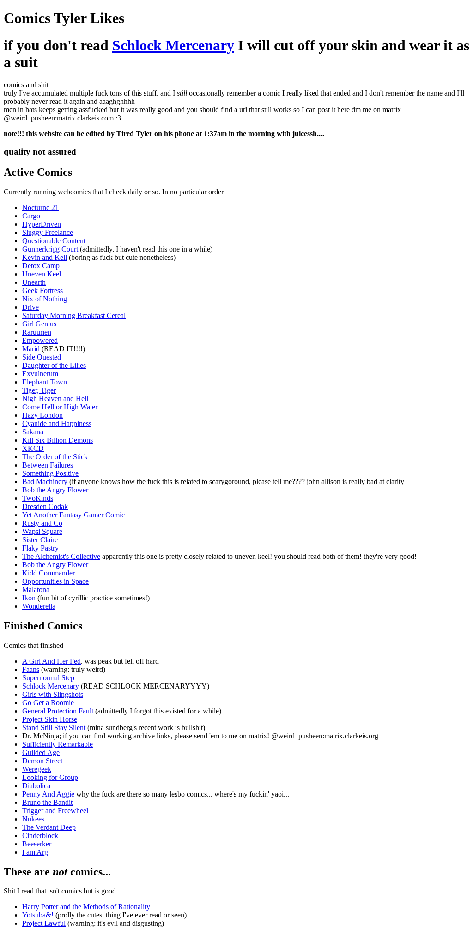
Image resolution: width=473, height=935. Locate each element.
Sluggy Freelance (47, 232)
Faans (30, 669)
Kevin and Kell (44, 257)
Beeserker (36, 844)
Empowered (40, 340)
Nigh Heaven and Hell (55, 398)
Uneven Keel (41, 274)
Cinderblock (40, 835)
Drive (30, 307)
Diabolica (36, 786)
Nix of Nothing (44, 299)
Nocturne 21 (40, 207)
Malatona (35, 589)
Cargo (31, 216)
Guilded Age (41, 752)
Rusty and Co (42, 523)
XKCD (33, 448)
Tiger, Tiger (39, 390)
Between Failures (47, 465)
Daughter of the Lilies (54, 365)
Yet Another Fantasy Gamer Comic (73, 515)
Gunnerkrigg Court (50, 249)
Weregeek (36, 769)
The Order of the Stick (55, 457)
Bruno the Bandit (47, 802)
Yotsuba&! (38, 915)
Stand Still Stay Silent (53, 727)
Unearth (34, 282)
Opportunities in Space (55, 581)
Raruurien (36, 332)
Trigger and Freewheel (55, 811)
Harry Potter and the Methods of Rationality (86, 907)
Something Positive (50, 473)
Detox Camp (41, 266)
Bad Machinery (44, 481)
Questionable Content (53, 241)
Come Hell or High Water (59, 407)
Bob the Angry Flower (55, 490)
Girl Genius (39, 324)
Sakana (32, 432)
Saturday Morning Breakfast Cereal (74, 315)
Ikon (29, 598)
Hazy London (42, 415)
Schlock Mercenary (173, 45)
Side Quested (41, 357)
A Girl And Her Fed (51, 661)
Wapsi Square (42, 531)
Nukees (33, 819)
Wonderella (38, 606)
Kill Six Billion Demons (57, 440)
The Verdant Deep (49, 827)
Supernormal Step (48, 678)
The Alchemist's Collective (61, 556)
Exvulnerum (40, 374)
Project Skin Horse (49, 719)
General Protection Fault (57, 711)
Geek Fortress (42, 290)
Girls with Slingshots (52, 694)
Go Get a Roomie (48, 703)
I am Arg (35, 852)
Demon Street (42, 761)
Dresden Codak (45, 506)
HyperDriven (41, 224)
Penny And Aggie (48, 794)
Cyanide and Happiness (56, 423)
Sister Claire (40, 540)
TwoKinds (37, 498)
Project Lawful (44, 923)
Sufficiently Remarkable (57, 744)
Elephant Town (44, 382)
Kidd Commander (48, 573)
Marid (31, 349)
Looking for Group (50, 777)
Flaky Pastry (40, 548)
